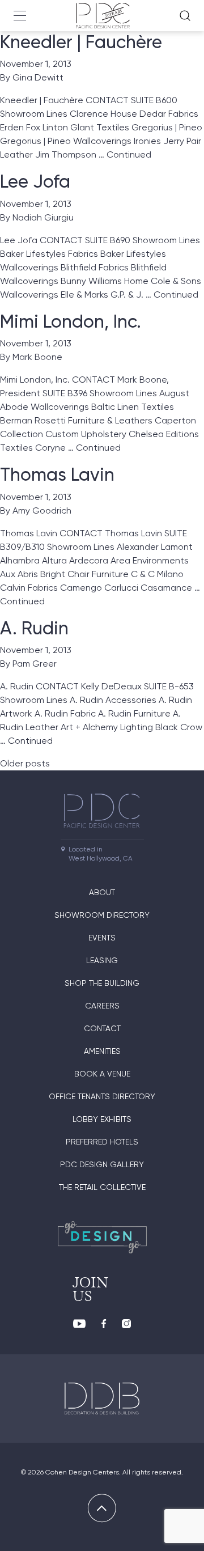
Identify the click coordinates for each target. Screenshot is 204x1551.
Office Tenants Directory (102, 1096)
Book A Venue (102, 1073)
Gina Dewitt (37, 77)
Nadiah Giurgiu (43, 217)
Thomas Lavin (57, 474)
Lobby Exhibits (102, 1119)
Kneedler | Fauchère (81, 42)
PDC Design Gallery (102, 1164)
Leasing (102, 960)
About (102, 892)
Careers (102, 1005)
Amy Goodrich (41, 510)
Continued (129, 154)
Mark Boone (37, 356)
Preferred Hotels (102, 1141)
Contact (102, 1028)
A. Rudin (34, 628)
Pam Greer (34, 663)
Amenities (102, 1051)
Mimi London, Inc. (70, 321)
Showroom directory (102, 914)
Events (102, 937)
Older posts (25, 763)
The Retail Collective (102, 1187)
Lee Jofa (35, 181)
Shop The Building (102, 983)
